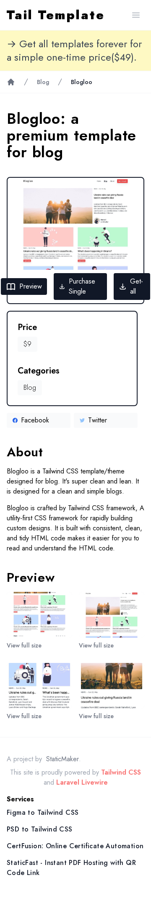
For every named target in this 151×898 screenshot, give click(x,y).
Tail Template (56, 15)
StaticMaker (62, 759)
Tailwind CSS (121, 772)
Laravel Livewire (82, 782)
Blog (43, 82)
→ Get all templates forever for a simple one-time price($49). (74, 50)
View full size (24, 645)
